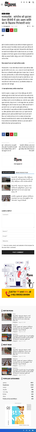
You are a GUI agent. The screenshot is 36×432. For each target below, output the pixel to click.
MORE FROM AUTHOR (22, 172)
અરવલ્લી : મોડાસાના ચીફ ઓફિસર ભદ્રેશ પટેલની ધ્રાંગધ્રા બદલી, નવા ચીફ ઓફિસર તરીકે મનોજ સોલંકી (22, 179)
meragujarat (6, 26)
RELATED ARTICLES (8, 172)
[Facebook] (21, 2)
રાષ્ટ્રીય (7, 13)
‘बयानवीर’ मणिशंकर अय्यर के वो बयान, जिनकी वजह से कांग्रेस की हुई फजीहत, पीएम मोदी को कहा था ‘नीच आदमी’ (26, 148)
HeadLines (15, 324)
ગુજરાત (8, 11)
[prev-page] (3, 205)
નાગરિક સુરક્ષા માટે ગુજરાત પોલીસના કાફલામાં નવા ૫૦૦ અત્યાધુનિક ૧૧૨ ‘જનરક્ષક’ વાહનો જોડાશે (22, 198)
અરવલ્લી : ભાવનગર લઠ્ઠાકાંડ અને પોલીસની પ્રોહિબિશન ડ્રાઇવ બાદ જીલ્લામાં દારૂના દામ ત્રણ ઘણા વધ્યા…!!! (22, 318)
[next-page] (6, 205)
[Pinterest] (11, 30)
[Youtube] (29, 2)
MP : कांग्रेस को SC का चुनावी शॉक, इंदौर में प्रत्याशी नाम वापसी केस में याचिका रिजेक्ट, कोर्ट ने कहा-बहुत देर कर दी (9, 148)
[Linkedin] (29, 430)
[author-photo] (18, 161)
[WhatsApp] (15, 30)
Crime (14, 313)
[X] (26, 2)
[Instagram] (24, 2)
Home (3, 11)
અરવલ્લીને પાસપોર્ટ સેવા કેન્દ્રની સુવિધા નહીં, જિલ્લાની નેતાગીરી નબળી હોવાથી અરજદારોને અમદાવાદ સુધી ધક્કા (23, 337)
